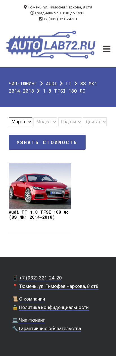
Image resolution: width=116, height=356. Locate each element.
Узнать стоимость (47, 142)
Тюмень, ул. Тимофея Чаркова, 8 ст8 (60, 7)
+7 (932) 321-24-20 (60, 19)
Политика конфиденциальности (54, 307)
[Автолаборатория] (51, 44)
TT (68, 83)
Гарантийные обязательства (50, 328)
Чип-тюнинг (23, 83)
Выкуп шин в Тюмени (58, 353)
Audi (51, 83)
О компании (32, 299)
